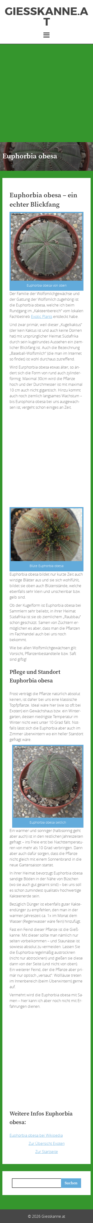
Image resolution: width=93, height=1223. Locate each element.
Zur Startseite (46, 1151)
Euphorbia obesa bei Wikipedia (36, 1135)
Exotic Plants (41, 316)
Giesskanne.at (46, 17)
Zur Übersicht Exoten (47, 1143)
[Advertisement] (46, 93)
